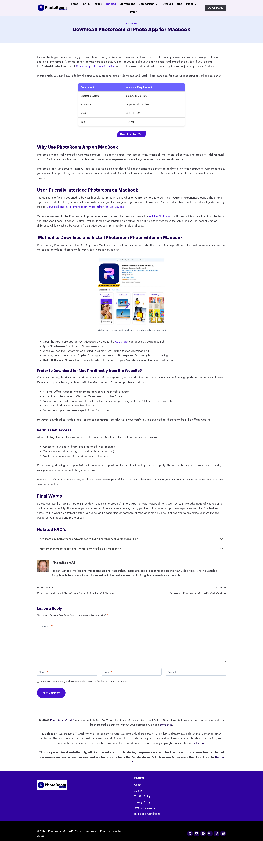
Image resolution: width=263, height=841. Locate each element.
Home (74, 4)
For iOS (97, 4)
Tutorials (167, 4)
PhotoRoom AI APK (62, 720)
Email (107, 672)
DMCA (133, 12)
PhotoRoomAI (63, 562)
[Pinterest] (190, 833)
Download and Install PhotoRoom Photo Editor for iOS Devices (85, 207)
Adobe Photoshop (160, 216)
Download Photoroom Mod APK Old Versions (198, 590)
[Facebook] (203, 833)
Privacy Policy (142, 802)
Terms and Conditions (147, 814)
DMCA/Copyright (145, 808)
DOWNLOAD (215, 8)
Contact (138, 790)
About (137, 785)
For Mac (111, 4)
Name (44, 672)
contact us (166, 725)
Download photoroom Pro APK (95, 66)
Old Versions (127, 4)
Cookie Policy (142, 796)
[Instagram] (223, 833)
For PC (86, 4)
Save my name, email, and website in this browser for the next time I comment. (84, 681)
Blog (179, 4)
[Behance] (210, 833)
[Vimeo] (216, 833)
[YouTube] (196, 833)
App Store (121, 342)
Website (172, 672)
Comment (46, 626)
